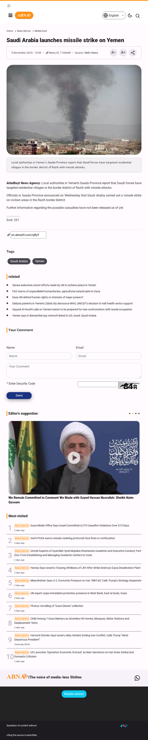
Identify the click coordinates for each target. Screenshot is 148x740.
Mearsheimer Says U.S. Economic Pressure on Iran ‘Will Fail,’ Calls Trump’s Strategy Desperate (78, 580)
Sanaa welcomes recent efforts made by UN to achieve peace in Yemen (54, 285)
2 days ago (19, 530)
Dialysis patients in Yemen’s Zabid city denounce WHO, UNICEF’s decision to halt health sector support (72, 303)
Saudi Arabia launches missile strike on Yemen (65, 40)
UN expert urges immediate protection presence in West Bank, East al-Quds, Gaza (71, 593)
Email (80, 347)
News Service (24, 31)
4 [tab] (139, 413)
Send (19, 395)
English (113, 15)
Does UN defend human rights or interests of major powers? (47, 297)
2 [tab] (132, 413)
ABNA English (58, 15)
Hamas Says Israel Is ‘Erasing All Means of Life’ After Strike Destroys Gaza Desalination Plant (77, 568)
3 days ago (19, 543)
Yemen (39, 261)
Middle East (41, 31)
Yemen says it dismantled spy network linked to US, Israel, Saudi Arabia (54, 315)
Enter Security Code (21, 383)
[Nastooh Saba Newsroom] (126, 725)
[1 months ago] (74, 458)
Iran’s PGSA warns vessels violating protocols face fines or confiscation (65, 538)
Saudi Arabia (19, 261)
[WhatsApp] (137, 678)
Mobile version (74, 694)
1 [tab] (129, 413)
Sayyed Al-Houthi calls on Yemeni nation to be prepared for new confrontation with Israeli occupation (72, 309)
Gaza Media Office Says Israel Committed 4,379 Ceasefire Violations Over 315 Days (72, 525)
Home (10, 31)
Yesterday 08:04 (22, 644)
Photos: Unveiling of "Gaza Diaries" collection (49, 606)
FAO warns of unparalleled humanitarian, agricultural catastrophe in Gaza (56, 291)
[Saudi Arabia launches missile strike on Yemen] (74, 110)
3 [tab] (135, 413)
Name (11, 347)
